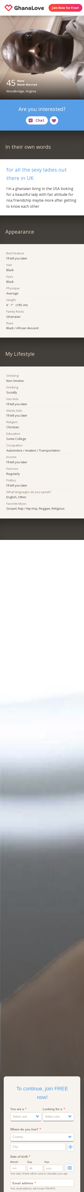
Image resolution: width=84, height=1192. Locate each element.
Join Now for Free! (65, 8)
